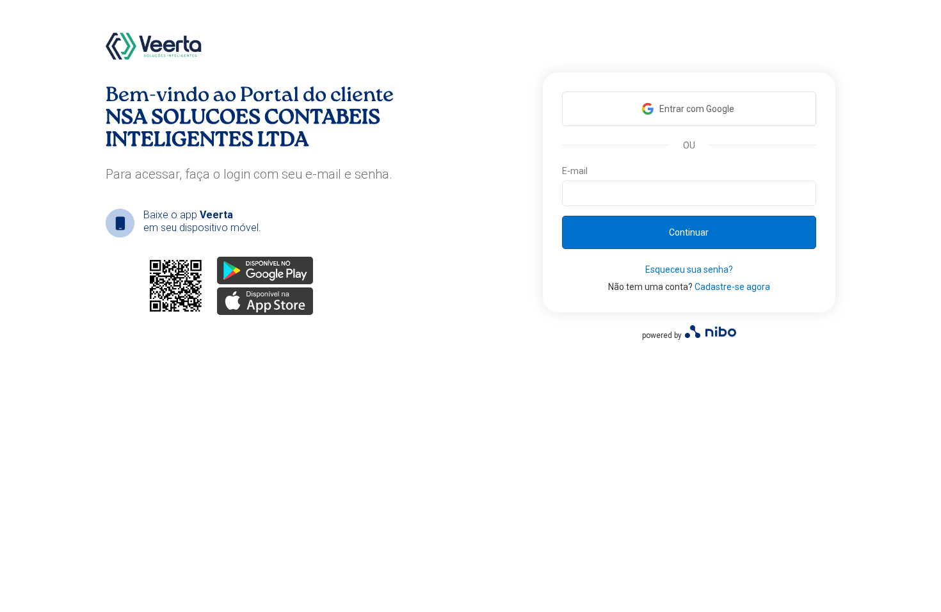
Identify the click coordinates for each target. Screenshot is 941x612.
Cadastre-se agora (732, 287)
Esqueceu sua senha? (689, 269)
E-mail (575, 171)
